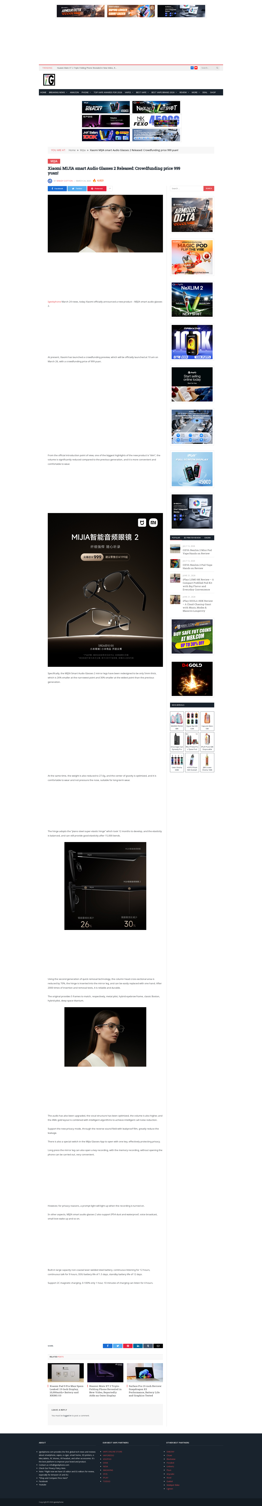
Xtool (169, 1477)
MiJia (53, 161)
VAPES (128, 92)
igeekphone (58, 1502)
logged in (67, 1415)
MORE (194, 92)
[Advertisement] (131, 41)
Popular (176, 537)
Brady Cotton (65, 180)
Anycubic (170, 1474)
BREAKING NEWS (57, 92)
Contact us (43, 1465)
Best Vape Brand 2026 (163, 92)
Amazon (74, 92)
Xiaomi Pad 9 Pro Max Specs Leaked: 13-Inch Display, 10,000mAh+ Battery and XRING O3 (66, 1390)
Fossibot (170, 1462)
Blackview (171, 1459)
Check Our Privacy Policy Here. (52, 1468)
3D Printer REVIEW (192, 537)
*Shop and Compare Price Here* (53, 1478)
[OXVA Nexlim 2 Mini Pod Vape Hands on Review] (175, 548)
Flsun (169, 1470)
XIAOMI (207, 537)
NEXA (105, 1466)
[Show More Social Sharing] (110, 188)
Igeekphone (54, 301)
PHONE (85, 92)
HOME (43, 92)
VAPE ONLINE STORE (112, 1451)
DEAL (205, 92)
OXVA (105, 1462)
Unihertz (170, 1466)
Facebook (43, 1481)
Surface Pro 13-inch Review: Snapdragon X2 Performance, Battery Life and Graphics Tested (87, 68)
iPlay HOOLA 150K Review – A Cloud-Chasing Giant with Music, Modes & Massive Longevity (198, 605)
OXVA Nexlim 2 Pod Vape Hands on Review (197, 566)
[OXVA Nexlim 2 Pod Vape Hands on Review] (175, 563)
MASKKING (108, 1470)
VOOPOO (107, 1459)
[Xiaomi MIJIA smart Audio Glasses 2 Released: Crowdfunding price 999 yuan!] (105, 223)
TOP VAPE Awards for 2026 (108, 92)
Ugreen (170, 1488)
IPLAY (105, 1477)
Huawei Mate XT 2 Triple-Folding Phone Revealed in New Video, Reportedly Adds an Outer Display (105, 1390)
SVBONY (170, 1451)
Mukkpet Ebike (173, 1485)
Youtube (42, 1484)
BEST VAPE (141, 92)
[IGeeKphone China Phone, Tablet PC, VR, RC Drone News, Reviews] (49, 80)
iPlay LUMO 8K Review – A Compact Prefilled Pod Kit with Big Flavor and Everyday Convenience (198, 584)
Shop (213, 92)
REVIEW (183, 92)
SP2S (105, 1474)
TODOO (106, 1481)
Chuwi (169, 1455)
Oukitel (170, 1481)
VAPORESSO (108, 1455)
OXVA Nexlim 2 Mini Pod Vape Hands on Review (197, 552)
